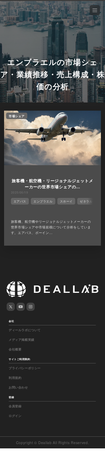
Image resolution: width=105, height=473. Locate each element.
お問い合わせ (18, 387)
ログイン (15, 415)
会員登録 (15, 406)
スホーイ (66, 201)
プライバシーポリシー (25, 368)
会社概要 (15, 349)
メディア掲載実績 (21, 339)
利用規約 (15, 377)
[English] (9, 15)
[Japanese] (18, 15)
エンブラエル (43, 201)
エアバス (20, 201)
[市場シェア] (52, 163)
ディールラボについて (25, 330)
